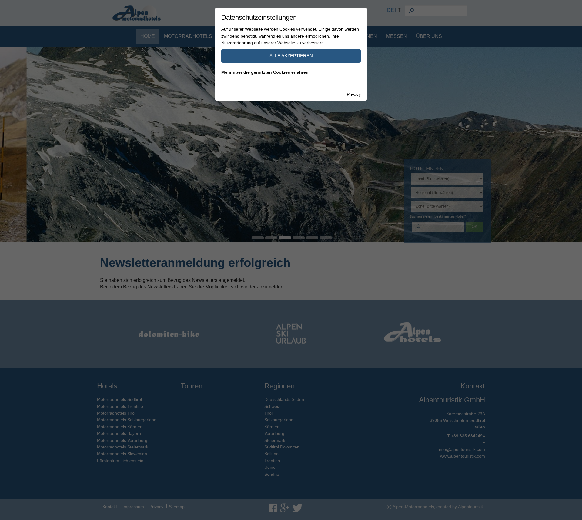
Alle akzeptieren (291, 55)
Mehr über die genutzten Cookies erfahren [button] (265, 72)
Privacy (354, 94)
